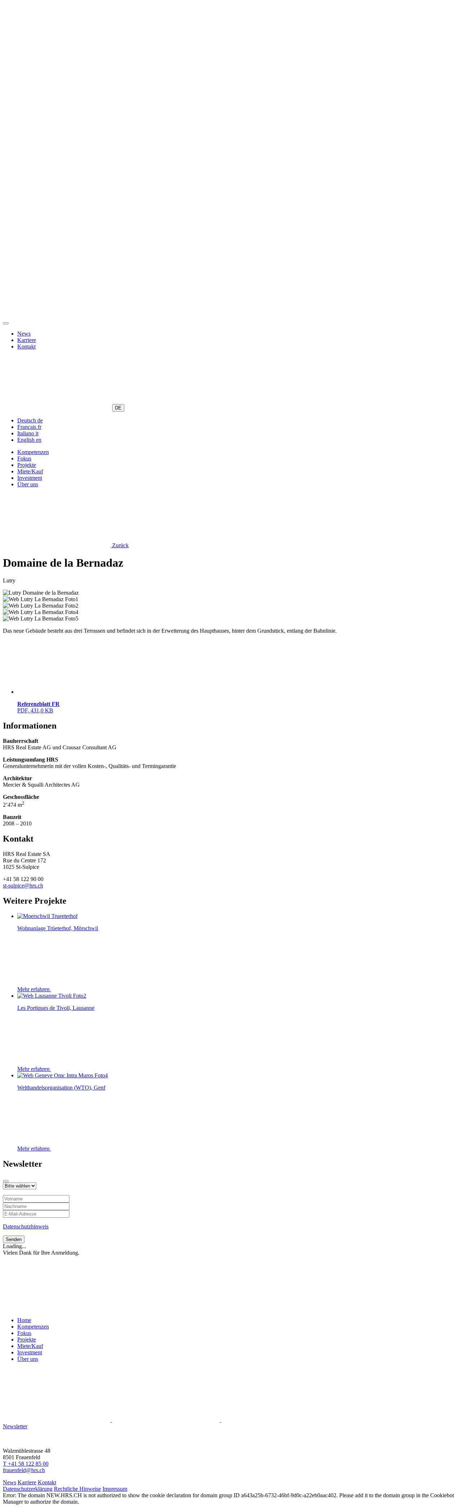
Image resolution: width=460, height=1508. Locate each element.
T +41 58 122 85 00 (26, 1464)
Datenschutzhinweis (26, 1226)
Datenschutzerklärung (27, 1489)
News (24, 334)
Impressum (114, 1489)
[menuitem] (30, 420)
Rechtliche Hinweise (77, 1489)
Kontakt (26, 346)
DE (118, 408)
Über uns (27, 484)
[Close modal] (6, 1181)
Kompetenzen (33, 452)
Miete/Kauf (30, 471)
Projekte (26, 465)
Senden (14, 1239)
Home (24, 1320)
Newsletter (15, 1426)
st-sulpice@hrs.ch (23, 885)
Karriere (26, 340)
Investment (29, 478)
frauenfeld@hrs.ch (24, 1470)
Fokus (24, 458)
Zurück (120, 545)
